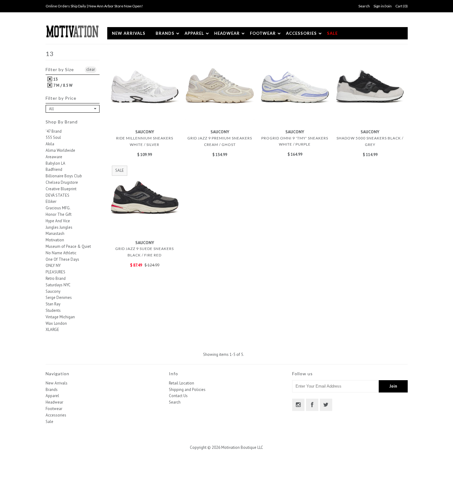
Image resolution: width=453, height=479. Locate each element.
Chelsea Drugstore (62, 182)
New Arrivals (128, 33)
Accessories (301, 33)
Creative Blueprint (61, 188)
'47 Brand (54, 131)
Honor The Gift (58, 214)
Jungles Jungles (59, 227)
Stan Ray (53, 304)
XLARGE (52, 329)
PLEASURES (55, 272)
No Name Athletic (61, 253)
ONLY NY (53, 265)
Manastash (55, 233)
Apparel (194, 33)
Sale (332, 33)
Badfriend (54, 169)
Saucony (53, 291)
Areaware (54, 156)
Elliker (51, 201)
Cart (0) (401, 6)
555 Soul (53, 137)
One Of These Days (62, 259)
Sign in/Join (382, 6)
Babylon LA (55, 163)
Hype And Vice (58, 220)
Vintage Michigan (60, 317)
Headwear (227, 33)
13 (55, 79)
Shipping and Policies (187, 389)
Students (53, 310)
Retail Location (181, 383)
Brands (165, 33)
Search (175, 402)
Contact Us (178, 395)
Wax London (56, 323)
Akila (50, 144)
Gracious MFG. (58, 208)
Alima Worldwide (60, 150)
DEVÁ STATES (57, 195)
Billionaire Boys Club (64, 176)
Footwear (263, 33)
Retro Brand (56, 278)
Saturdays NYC (58, 285)
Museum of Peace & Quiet (68, 246)
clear (90, 69)
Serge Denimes (59, 297)
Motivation (55, 240)
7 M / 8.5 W (62, 85)
